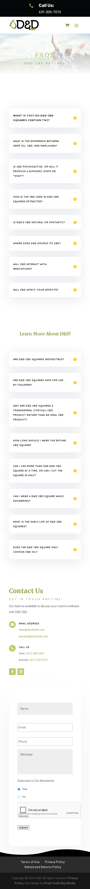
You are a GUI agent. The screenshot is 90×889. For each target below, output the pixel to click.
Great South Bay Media (59, 883)
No (24, 796)
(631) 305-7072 (39, 659)
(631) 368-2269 (35, 653)
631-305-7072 (50, 12)
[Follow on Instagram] (20, 671)
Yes (24, 789)
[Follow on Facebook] (12, 671)
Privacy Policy (55, 862)
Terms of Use (30, 862)
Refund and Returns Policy (42, 867)
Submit (23, 827)
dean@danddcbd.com (32, 629)
